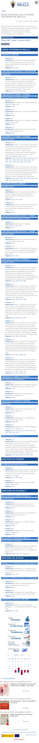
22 (25, 668)
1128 (16, 477)
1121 (13, 455)
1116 (34, 430)
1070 (14, 180)
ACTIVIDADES (9, 679)
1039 (13, 158)
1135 (13, 553)
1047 (10, 160)
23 (28, 668)
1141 (16, 574)
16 (28, 666)
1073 (13, 199)
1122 (16, 455)
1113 (23, 430)
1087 (20, 299)
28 (21, 671)
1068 (6, 180)
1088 (24, 299)
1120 (17, 432)
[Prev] (8, 655)
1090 (17, 318)
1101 (13, 373)
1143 (13, 596)
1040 (17, 158)
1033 (20, 91)
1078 (13, 243)
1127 (13, 477)
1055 (10, 162)
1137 (20, 553)
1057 (17, 162)
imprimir (27, 21)
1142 (13, 587)
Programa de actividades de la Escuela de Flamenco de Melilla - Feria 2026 (23, 684)
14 (21, 666)
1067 (35, 178)
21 (21, 668)
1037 (13, 124)
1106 (13, 397)
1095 (20, 336)
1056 (14, 162)
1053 (33, 160)
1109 (16, 421)
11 (12, 666)
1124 (24, 455)
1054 (6, 162)
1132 (13, 516)
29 (25, 671)
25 (12, 671)
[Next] (29, 655)
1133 (13, 525)
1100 (24, 354)
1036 (13, 115)
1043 (28, 158)
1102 (16, 373)
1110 (13, 430)
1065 (28, 178)
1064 (24, 178)
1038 (13, 133)
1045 (35, 158)
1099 (20, 354)
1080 (17, 256)
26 (15, 671)
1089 (13, 318)
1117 (6, 432)
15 (25, 666)
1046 (6, 160)
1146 (16, 611)
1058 (21, 162)
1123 (20, 455)
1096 (24, 336)
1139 (27, 553)
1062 (17, 178)
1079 (13, 256)
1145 (13, 611)
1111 (16, 430)
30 (28, 671)
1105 (13, 388)
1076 (13, 212)
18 (12, 668)
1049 (17, 160)
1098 (17, 354)
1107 (13, 413)
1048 (14, 160)
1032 (17, 91)
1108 (13, 421)
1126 (31, 455)
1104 (24, 373)
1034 (24, 91)
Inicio (3, 11)
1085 (13, 299)
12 (15, 666)
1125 (27, 455)
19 (15, 668)
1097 (13, 354)
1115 (31, 430)
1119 (13, 432)
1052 (29, 160)
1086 (17, 299)
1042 (24, 158)
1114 (27, 430)
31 (9, 673)
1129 (20, 477)
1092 (24, 318)
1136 (16, 553)
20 (18, 668)
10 (9, 666)
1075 (20, 199)
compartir (35, 21)
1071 (17, 180)
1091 (20, 318)
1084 (24, 281)
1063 (20, 178)
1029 (13, 68)
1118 (10, 432)
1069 (10, 180)
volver (20, 21)
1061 (13, 178)
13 (18, 666)
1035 (13, 106)
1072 (21, 180)
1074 (17, 199)
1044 (32, 158)
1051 (25, 160)
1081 (13, 281)
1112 (20, 430)
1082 (17, 281)
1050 (21, 160)
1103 (20, 373)
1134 (13, 534)
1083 (20, 281)
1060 (29, 162)
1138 (24, 553)
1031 (13, 91)
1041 (20, 158)
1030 (17, 68)
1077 (13, 227)
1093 (13, 336)
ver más (27, 691)
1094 (17, 336)
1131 (13, 508)
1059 (25, 162)
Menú (36, 2)
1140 (13, 574)
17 (9, 668)
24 (9, 671)
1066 (32, 178)
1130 (13, 486)
